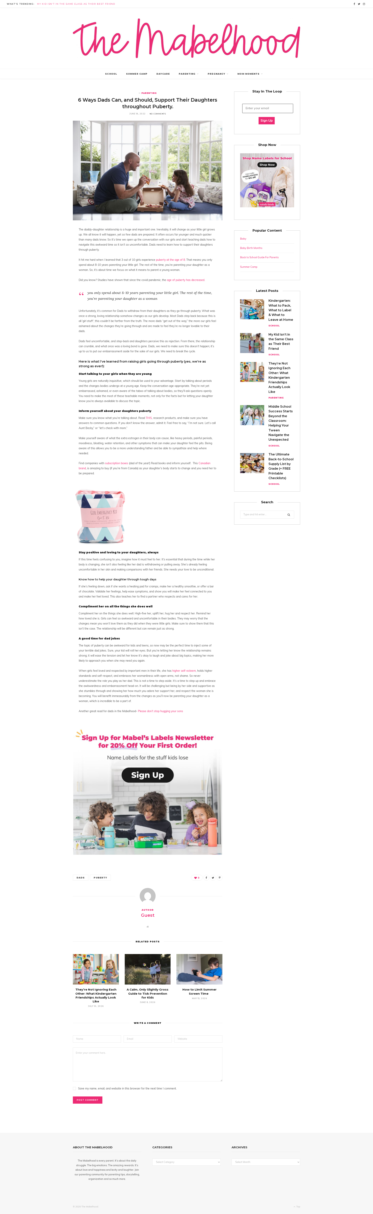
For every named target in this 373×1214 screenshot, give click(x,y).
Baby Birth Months (251, 248)
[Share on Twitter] (213, 878)
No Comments (158, 114)
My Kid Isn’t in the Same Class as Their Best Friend (76, 4)
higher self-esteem (184, 671)
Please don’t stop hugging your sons (161, 711)
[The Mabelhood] (186, 38)
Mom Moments (248, 73)
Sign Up (267, 120)
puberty (100, 877)
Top (298, 1207)
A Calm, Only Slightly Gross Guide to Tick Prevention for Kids (147, 993)
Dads (81, 877)
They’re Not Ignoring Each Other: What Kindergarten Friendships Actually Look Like (95, 995)
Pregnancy (216, 73)
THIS (149, 418)
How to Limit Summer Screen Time (199, 991)
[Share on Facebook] (206, 878)
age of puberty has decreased (185, 280)
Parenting (187, 73)
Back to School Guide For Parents (259, 257)
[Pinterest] (219, 878)
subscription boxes (116, 463)
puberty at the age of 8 (170, 260)
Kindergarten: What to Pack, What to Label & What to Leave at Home (280, 310)
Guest (147, 915)
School (111, 73)
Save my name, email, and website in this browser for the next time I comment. (127, 1088)
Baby (243, 239)
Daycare (163, 73)
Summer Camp (136, 73)
